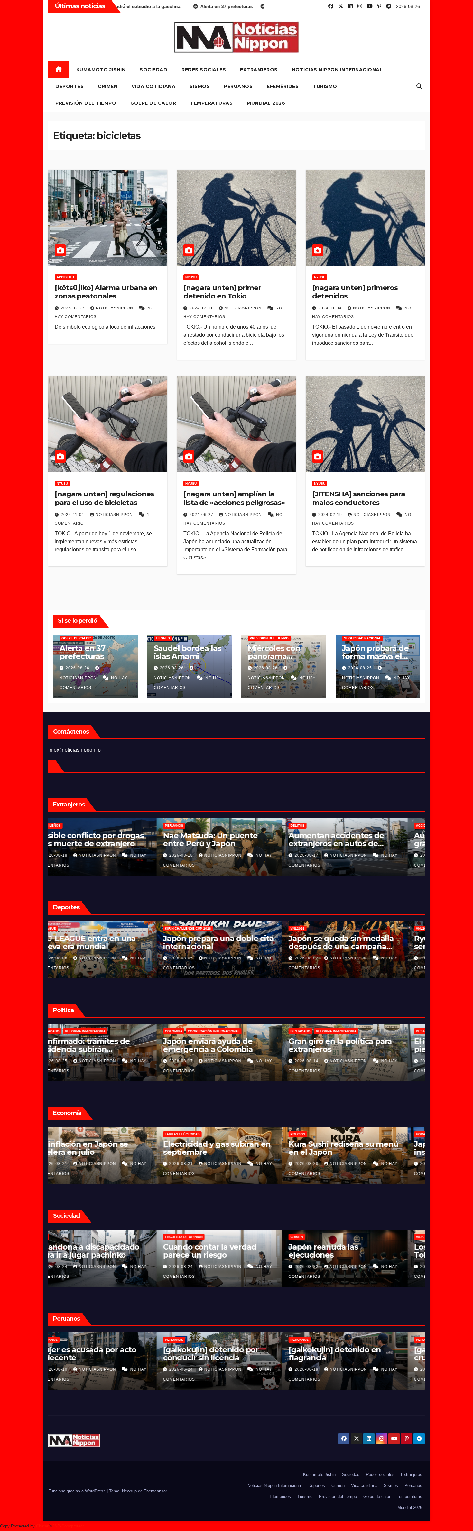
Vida (186, 1237)
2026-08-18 (198, 855)
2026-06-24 (324, 1369)
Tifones (163, 638)
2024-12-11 (202, 308)
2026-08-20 (73, 855)
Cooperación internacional (356, 1031)
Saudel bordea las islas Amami (187, 652)
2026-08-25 (360, 668)
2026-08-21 (198, 1164)
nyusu (191, 277)
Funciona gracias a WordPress (77, 1491)
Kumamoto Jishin (101, 70)
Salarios (65, 1134)
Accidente (66, 277)
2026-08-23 (73, 1164)
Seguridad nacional (362, 638)
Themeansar (155, 1491)
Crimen (107, 86)
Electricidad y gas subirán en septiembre (359, 1148)
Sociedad (153, 70)
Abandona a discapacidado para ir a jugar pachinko (231, 1251)
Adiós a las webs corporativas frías (109, 1251)
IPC (185, 1134)
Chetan (42, 1526)
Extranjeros (259, 70)
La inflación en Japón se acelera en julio (225, 1148)
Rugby (97, 928)
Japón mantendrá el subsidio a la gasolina (109, 1045)
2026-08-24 (198, 1266)
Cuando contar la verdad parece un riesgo (352, 1251)
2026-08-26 (78, 668)
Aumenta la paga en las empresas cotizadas (99, 1148)
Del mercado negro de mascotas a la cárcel (97, 839)
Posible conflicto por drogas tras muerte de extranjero (233, 839)
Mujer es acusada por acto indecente (229, 1353)
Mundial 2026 (266, 103)
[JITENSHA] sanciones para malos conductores (358, 498)
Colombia (316, 1031)
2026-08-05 (324, 958)
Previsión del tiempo (85, 103)
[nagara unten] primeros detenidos (355, 291)
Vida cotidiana (153, 86)
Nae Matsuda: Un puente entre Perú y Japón (353, 839)
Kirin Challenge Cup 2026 (331, 928)
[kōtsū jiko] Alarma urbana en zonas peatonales (106, 291)
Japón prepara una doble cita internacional (361, 942)
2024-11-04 (330, 308)
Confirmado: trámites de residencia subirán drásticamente (226, 1049)
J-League (190, 928)
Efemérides (283, 86)
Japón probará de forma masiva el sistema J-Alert (375, 656)
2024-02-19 (330, 514)
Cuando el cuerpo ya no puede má (99, 942)
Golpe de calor (153, 103)
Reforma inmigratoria (228, 1031)
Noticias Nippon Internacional (337, 70)
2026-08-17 (324, 1061)
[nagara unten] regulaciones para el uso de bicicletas (104, 498)
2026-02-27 (73, 308)
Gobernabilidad (71, 1031)
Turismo (325, 86)
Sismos (200, 86)
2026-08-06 (198, 958)
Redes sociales (203, 70)
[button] (419, 86)
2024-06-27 (202, 514)
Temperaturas (211, 103)
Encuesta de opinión (75, 1237)
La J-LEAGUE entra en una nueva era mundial (229, 942)
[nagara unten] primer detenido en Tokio (222, 291)
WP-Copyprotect (68, 1526)
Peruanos (238, 86)
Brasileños (192, 825)
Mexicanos (66, 825)
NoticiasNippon (115, 308)
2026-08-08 (73, 958)
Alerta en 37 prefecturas (82, 652)
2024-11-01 (73, 514)
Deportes (69, 86)
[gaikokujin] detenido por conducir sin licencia (353, 1353)
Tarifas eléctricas (325, 1134)
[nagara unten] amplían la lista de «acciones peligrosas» (234, 498)
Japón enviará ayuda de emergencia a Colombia (350, 1045)
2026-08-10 (198, 1369)
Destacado (192, 1031)
